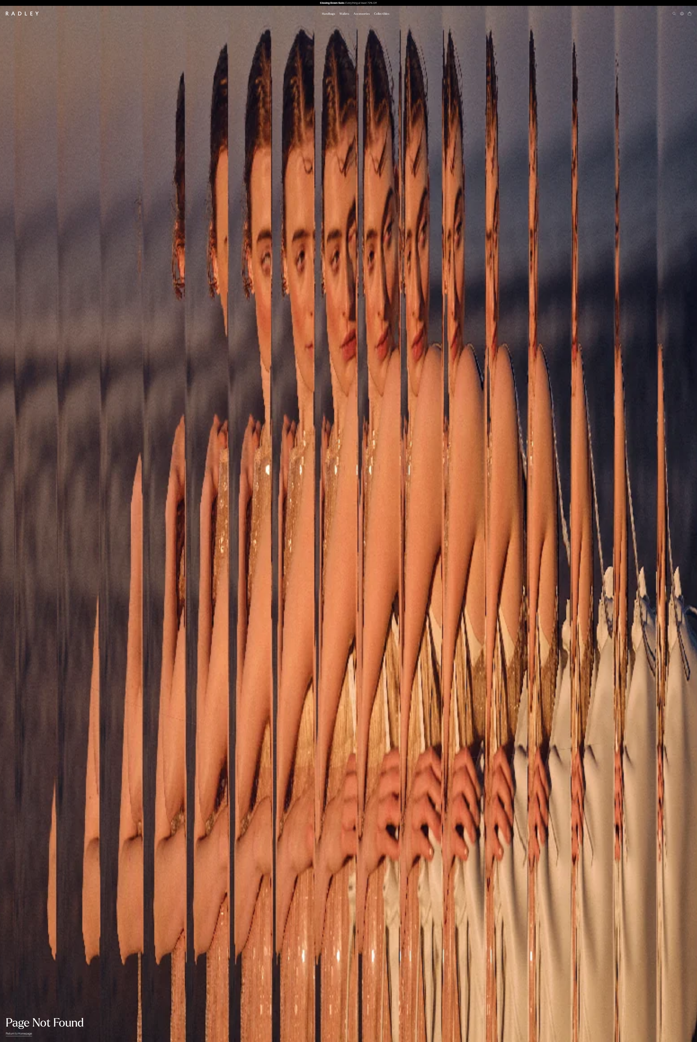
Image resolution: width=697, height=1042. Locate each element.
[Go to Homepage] (22, 13)
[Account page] (682, 13)
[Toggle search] (674, 13)
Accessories (362, 13)
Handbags (328, 13)
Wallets (344, 13)
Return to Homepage (19, 1033)
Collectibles (381, 13)
